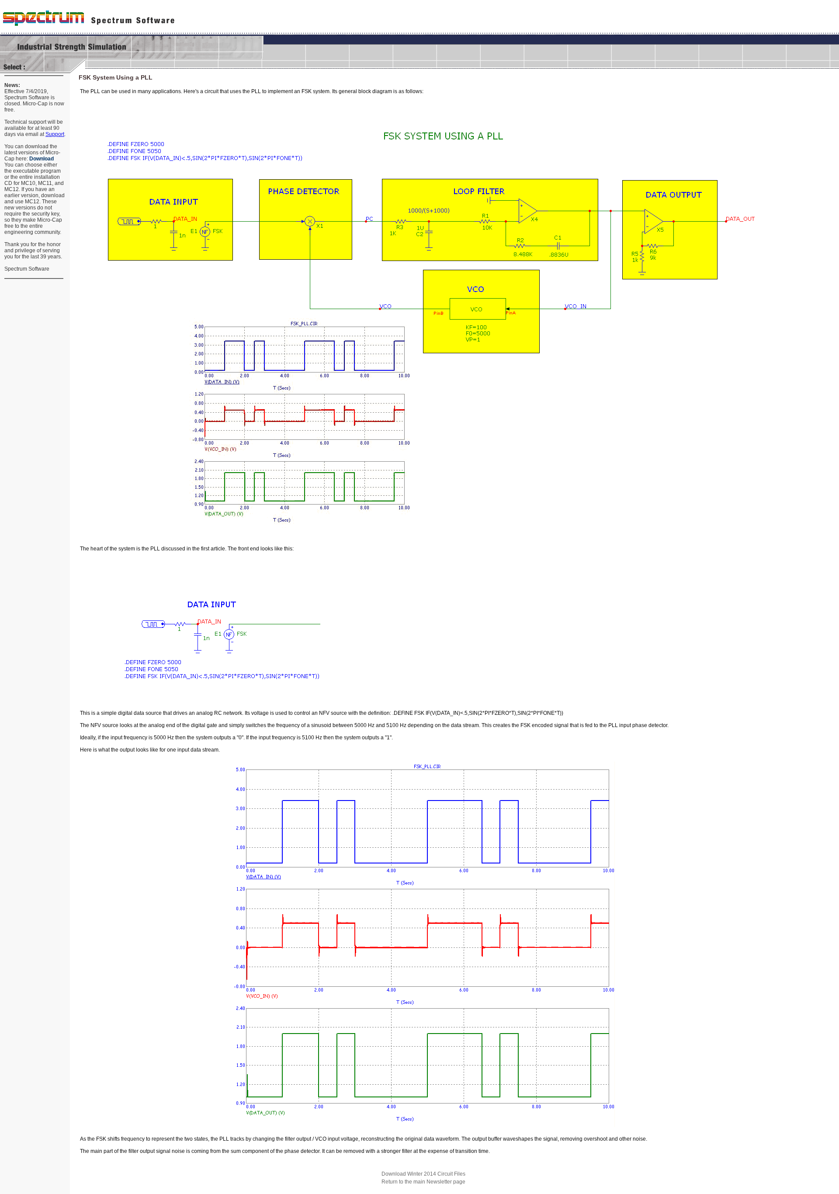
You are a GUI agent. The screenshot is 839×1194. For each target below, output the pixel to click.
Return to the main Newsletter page (423, 1182)
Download (41, 159)
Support (54, 134)
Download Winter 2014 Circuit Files (423, 1174)
